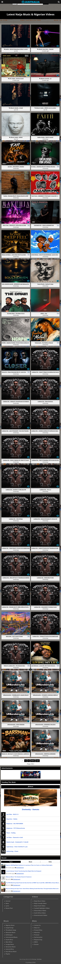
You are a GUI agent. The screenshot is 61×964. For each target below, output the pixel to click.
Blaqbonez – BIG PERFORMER (14, 823)
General (8, 901)
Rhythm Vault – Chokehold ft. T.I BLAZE (17, 842)
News (7, 903)
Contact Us (37, 925)
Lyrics (7, 906)
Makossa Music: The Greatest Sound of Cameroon (19, 876)
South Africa (9, 939)
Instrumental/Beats (11, 937)
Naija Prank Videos (39, 906)
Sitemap (34, 959)
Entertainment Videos (40, 915)
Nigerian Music (10, 925)
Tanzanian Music (11, 947)
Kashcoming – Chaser (12, 851)
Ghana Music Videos (40, 910)
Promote (36, 935)
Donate (36, 944)
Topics (11, 862)
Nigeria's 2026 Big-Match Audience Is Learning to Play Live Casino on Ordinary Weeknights (29, 865)
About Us (37, 928)
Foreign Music (10, 944)
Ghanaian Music (10, 932)
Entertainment (20, 867)
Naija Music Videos (39, 901)
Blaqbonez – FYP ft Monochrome (15, 828)
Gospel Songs (9, 928)
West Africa (9, 942)
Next (32, 760)
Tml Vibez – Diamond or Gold (14, 837)
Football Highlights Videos (42, 908)
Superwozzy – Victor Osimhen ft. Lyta (16, 847)
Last (37, 760)
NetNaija (39, 959)
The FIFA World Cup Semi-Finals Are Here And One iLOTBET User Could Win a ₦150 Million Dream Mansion (33, 882)
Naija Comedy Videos (40, 903)
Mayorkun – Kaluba (11, 819)
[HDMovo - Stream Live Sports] (30, 778)
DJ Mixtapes (9, 935)
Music (31, 786)
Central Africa (10, 949)
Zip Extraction (38, 937)
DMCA (36, 942)
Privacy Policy (38, 930)
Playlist (8, 954)
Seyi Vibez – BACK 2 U (12, 814)
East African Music (11, 951)
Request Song (38, 939)
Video (50, 862)
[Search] (58, 2)
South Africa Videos (40, 913)
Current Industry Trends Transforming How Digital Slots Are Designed (23, 871)
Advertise (37, 932)
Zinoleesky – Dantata (30, 809)
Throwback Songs (11, 930)
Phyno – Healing (10, 833)
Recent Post (9, 908)
